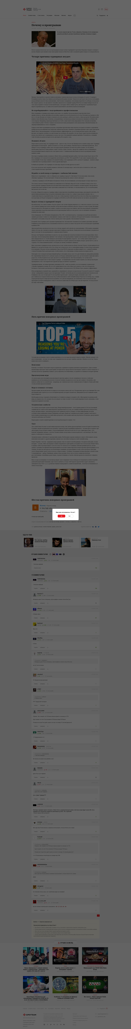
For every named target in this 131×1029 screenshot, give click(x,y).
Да (61, 516)
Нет (69, 516)
